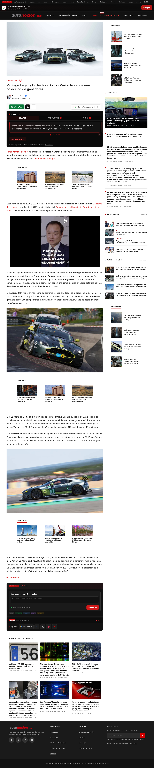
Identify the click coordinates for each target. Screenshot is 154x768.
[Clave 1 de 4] (50, 134)
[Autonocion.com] (26, 15)
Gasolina (127, 15)
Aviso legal (82, 743)
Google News (27, 627)
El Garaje (97, 15)
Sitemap (53, 754)
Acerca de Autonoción (86, 732)
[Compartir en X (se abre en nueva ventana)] (27, 106)
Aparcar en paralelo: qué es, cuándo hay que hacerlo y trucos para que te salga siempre (124, 135)
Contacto (82, 737)
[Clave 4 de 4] (59, 134)
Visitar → (98, 620)
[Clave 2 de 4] (53, 134)
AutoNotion (142, 15)
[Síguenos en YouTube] (54, 626)
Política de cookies (85, 748)
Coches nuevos (111, 15)
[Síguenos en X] (42, 626)
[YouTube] (31, 740)
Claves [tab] (22, 118)
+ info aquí (133, 743)
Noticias (49, 15)
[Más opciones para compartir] (33, 106)
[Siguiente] (99, 134)
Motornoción (64, 15)
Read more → (143, 260)
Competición (12, 81)
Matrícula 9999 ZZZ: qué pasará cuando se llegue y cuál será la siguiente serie (21, 666)
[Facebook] (11, 740)
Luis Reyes (20, 96)
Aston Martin (14, 577)
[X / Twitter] (18, 740)
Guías (84, 15)
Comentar (92, 607)
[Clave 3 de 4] (56, 134)
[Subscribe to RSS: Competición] (20, 80)
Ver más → (144, 214)
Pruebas (75, 15)
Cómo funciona (49, 144)
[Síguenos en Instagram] (48, 626)
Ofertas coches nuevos (58, 743)
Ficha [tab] (86, 118)
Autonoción (49, 763)
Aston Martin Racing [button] (16, 152)
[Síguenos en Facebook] (36, 626)
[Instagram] (25, 740)
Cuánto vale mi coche (57, 748)
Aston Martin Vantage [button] (44, 158)
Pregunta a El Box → (17, 139)
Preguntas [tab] (54, 118)
